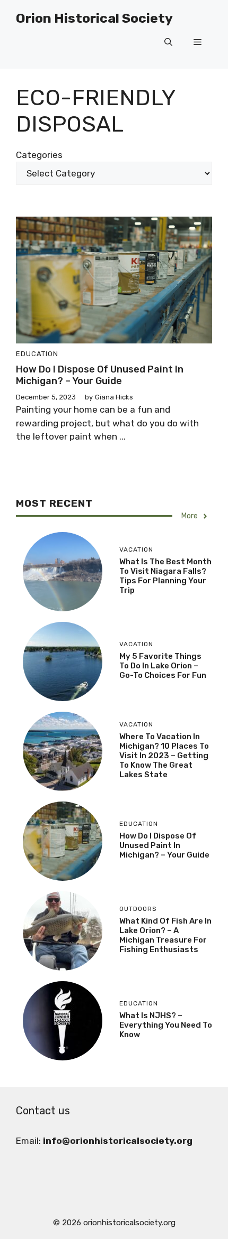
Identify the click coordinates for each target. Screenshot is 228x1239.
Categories (39, 155)
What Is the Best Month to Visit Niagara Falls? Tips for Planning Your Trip (165, 576)
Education (37, 354)
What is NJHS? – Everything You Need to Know (165, 1025)
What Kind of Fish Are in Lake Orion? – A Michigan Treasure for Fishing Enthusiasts (165, 935)
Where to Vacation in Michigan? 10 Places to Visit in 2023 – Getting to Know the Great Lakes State (164, 755)
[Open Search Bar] (168, 42)
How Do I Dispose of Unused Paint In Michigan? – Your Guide (99, 375)
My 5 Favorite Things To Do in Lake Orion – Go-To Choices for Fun (162, 665)
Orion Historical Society (94, 18)
